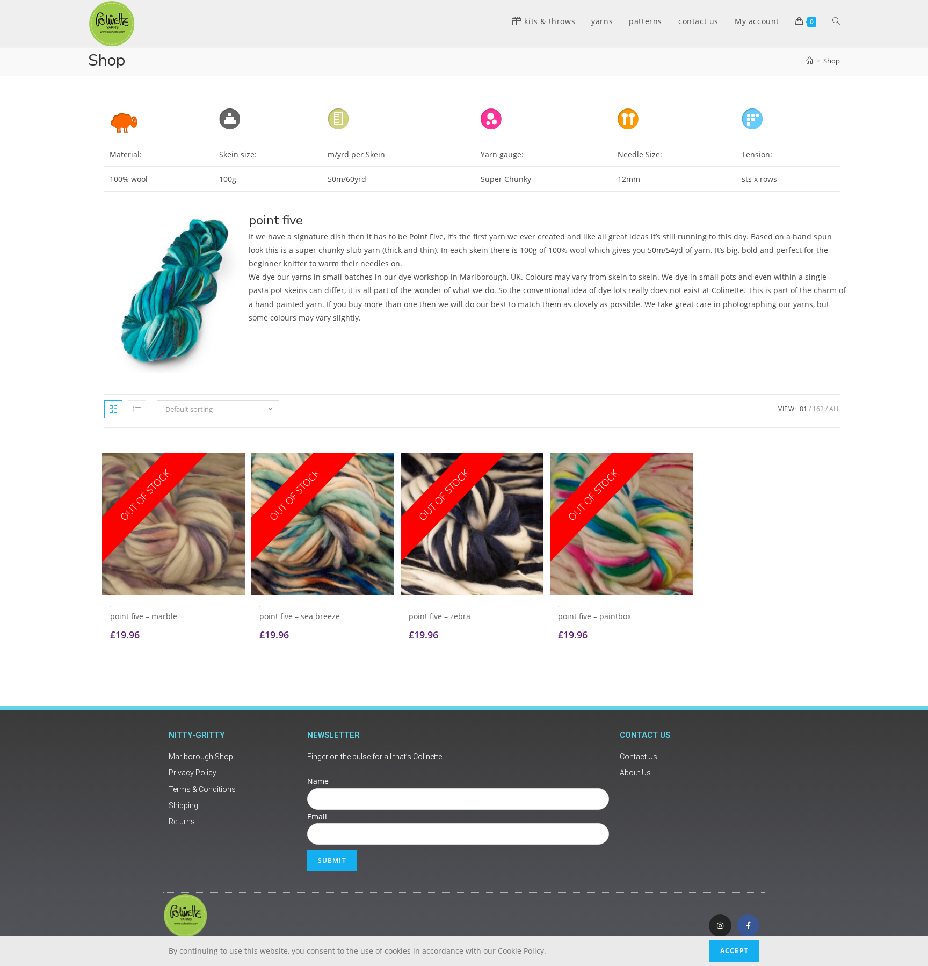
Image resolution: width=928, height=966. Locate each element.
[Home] (809, 61)
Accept (734, 950)
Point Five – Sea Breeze (299, 616)
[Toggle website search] (836, 21)
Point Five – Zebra (439, 616)
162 (818, 408)
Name (318, 781)
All (834, 408)
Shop (831, 61)
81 (803, 408)
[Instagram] (720, 925)
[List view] (137, 409)
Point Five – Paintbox (594, 616)
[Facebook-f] (748, 925)
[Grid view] (113, 409)
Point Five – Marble (143, 616)
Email (317, 816)
